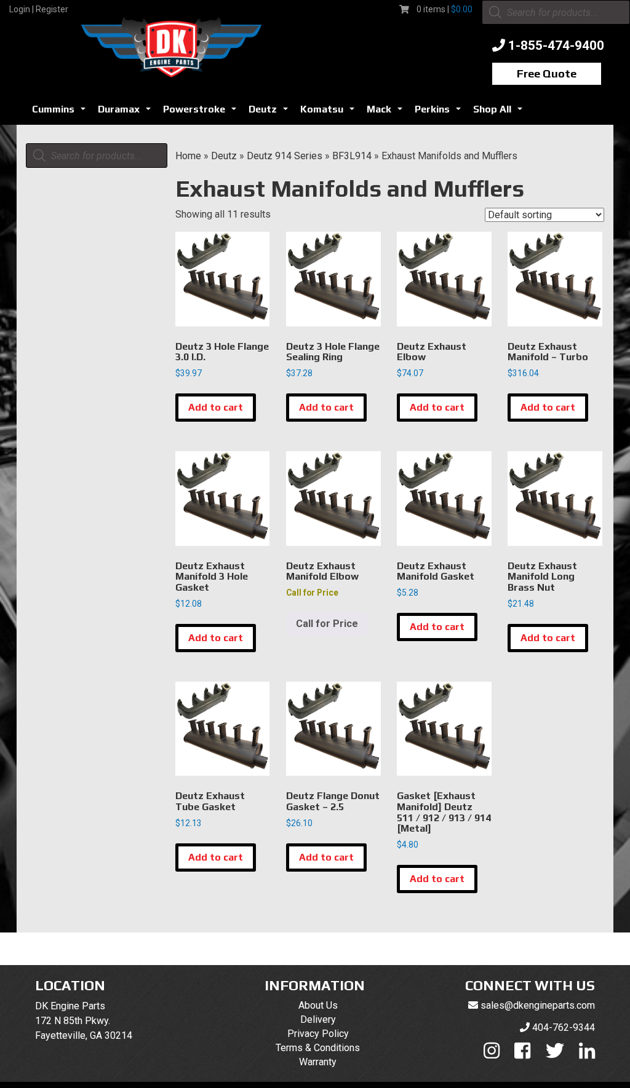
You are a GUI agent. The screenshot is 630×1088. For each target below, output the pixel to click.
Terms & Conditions (318, 1048)
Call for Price (327, 623)
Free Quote (546, 73)
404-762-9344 (563, 1027)
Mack (387, 112)
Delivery (318, 1019)
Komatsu (329, 112)
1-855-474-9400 (556, 45)
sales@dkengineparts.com (537, 1005)
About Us (318, 1005)
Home (188, 156)
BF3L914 (352, 156)
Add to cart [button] (215, 407)
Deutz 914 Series (284, 156)
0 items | (444, 9)
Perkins (440, 112)
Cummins (61, 112)
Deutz (271, 112)
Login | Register (38, 9)
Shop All (500, 112)
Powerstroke (202, 112)
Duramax (127, 112)
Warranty (318, 1062)
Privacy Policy (318, 1033)
